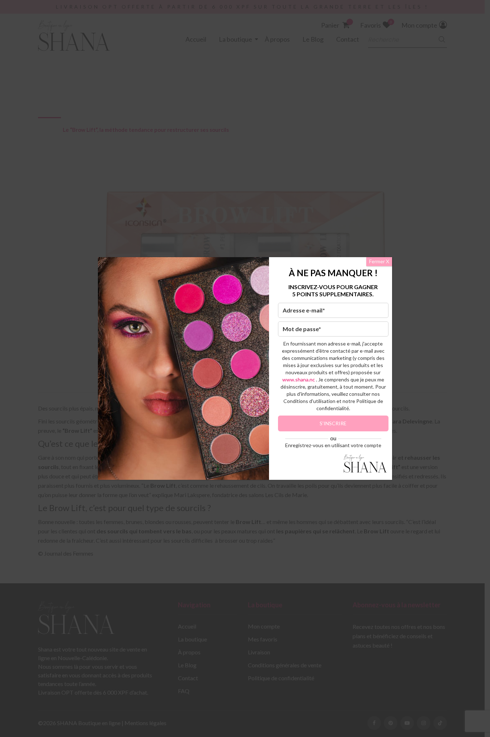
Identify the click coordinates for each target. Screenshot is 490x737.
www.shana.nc (298, 379)
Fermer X (379, 261)
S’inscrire (333, 423)
